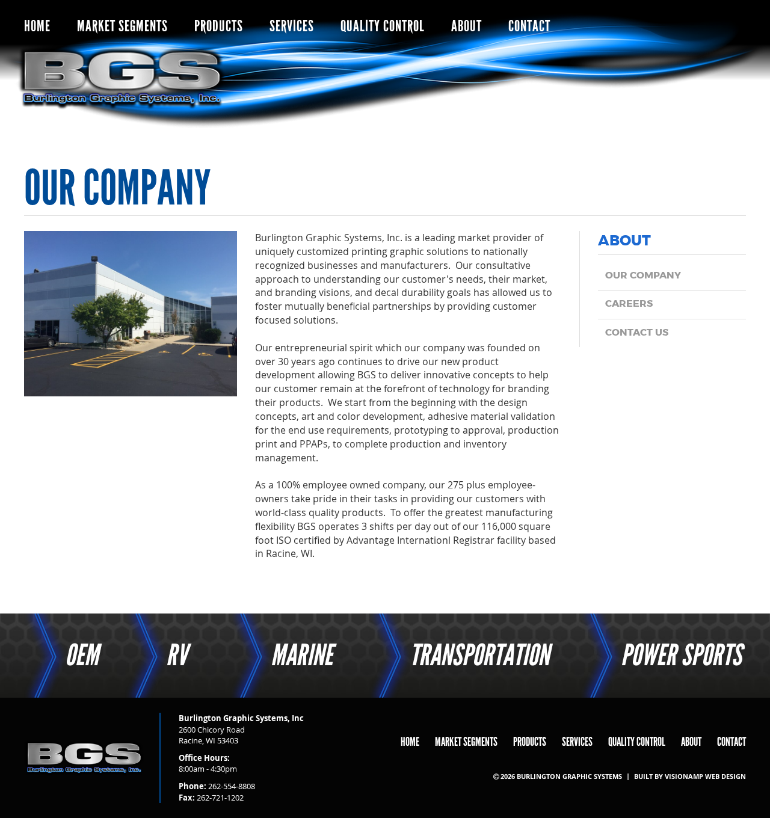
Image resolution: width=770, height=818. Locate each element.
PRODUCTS (218, 26)
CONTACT (529, 26)
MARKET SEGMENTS (122, 26)
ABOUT (466, 26)
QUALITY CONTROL (382, 26)
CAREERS (629, 304)
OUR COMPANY (643, 275)
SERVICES (292, 26)
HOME (37, 26)
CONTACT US (636, 332)
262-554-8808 (231, 786)
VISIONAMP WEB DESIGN (705, 776)
